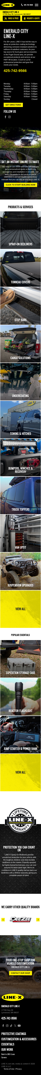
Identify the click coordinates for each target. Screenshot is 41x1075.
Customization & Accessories (18, 1039)
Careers (4, 1057)
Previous (3, 919)
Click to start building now (20, 185)
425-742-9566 (15, 71)
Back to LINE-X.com (8, 1054)
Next (38, 919)
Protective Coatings (13, 1034)
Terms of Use (9, 1069)
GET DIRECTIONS (13, 105)
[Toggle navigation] (36, 5)
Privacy (19, 1069)
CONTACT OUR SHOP (20, 973)
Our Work (7, 1049)
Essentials (7, 1044)
